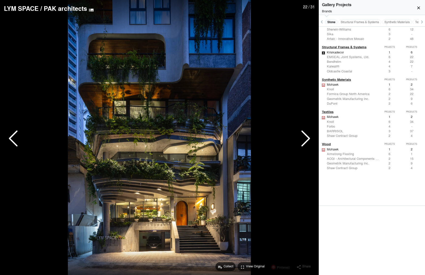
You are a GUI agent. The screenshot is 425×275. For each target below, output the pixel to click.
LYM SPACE (21, 8)
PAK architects (65, 8)
